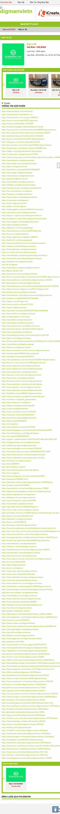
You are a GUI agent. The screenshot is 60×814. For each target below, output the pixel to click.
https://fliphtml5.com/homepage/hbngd (17, 228)
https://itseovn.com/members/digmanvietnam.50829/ (23, 657)
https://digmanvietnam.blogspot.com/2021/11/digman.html (25, 289)
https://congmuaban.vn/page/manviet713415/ (20, 154)
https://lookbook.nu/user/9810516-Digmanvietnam (22, 393)
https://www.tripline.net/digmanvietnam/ (17, 323)
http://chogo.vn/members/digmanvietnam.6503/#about (23, 715)
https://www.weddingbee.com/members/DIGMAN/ (22, 448)
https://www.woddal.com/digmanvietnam (18, 182)
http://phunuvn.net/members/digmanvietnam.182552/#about (26, 654)
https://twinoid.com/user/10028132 (15, 620)
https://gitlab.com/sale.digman (14, 206)
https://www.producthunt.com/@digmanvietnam (21, 326)
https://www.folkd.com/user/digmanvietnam (19, 212)
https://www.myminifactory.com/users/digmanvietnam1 (24, 243)
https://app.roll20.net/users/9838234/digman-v (20, 507)
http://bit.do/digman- (10, 265)
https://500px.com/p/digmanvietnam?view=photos (22, 151)
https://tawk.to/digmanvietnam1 (14, 203)
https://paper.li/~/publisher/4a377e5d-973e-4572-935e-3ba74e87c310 (29, 439)
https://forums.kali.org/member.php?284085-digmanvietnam (26, 540)
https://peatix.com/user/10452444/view (17, 516)
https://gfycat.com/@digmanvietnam (16, 338)
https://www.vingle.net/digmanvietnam (17, 173)
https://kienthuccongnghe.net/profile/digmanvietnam (22, 127)
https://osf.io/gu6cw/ (10, 424)
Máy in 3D (7, 37)
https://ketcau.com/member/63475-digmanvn (20, 121)
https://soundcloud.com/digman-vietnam (18, 344)
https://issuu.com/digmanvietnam (15, 234)
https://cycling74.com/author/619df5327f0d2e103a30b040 (25, 311)
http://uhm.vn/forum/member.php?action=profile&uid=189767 (26, 133)
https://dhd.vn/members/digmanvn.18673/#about (21, 672)
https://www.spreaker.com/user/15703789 (18, 427)
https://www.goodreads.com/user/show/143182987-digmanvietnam (28, 360)
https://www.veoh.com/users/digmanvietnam (19, 274)
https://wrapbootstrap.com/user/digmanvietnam (21, 442)
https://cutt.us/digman (10, 473)
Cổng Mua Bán (6, 2)
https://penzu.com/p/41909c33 (14, 522)
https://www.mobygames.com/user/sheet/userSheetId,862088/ (27, 430)
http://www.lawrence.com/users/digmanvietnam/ (21, 283)
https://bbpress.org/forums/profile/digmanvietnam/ (22, 216)
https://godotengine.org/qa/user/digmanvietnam (21, 268)
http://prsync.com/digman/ (12, 568)
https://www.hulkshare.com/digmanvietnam (19, 249)
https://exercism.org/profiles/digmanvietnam (19, 580)
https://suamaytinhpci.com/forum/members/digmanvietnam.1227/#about (31, 706)
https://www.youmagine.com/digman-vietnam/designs (23, 396)
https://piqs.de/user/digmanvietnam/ (16, 632)
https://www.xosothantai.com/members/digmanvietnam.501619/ (27, 681)
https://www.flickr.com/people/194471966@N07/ (21, 170)
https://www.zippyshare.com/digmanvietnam (19, 372)
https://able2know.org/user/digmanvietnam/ (19, 445)
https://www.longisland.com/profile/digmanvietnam (22, 390)
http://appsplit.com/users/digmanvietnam (18, 635)
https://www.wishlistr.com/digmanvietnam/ (18, 314)
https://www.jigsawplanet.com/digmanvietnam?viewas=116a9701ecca (30, 537)
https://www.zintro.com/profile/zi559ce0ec (18, 574)
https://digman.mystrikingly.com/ (15, 301)
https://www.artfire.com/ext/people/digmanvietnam (22, 258)
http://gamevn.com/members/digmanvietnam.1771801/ (24, 688)
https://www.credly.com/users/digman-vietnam (20, 510)
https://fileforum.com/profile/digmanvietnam (19, 547)
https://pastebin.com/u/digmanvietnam (17, 262)
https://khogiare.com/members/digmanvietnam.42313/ (23, 700)
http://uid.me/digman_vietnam (14, 467)
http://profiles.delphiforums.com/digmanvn (19, 494)
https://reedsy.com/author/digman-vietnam (19, 246)
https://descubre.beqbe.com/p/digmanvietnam (20, 629)
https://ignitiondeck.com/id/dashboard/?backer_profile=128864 (27, 614)
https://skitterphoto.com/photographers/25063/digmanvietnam (26, 586)
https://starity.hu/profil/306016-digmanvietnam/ (20, 353)
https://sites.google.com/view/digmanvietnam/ (20, 222)
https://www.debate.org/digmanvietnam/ (17, 504)
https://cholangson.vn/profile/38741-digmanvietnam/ (22, 740)
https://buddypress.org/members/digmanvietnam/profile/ (24, 219)
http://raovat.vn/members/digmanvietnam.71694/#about (24, 684)
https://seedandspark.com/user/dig (16, 317)
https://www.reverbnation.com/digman (17, 191)
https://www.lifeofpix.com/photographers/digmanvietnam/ (24, 255)
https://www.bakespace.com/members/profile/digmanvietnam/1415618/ (30, 286)
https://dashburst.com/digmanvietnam (17, 519)
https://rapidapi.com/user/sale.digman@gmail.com (22, 605)
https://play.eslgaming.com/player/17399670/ (20, 237)
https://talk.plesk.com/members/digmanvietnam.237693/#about (27, 482)
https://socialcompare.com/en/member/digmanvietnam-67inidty (27, 589)
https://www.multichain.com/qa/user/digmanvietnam (22, 577)
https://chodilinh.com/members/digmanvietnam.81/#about (25, 730)
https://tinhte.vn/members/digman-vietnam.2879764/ (23, 724)
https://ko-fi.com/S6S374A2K (13, 562)
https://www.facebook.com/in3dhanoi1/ (17, 111)
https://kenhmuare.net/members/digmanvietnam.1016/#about (26, 734)
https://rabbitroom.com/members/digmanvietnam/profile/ (24, 651)
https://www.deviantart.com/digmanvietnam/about (21, 188)
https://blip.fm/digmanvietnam (14, 565)
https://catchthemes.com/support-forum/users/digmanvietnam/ (27, 295)
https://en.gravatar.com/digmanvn (15, 200)
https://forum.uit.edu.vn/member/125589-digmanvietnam (24, 678)
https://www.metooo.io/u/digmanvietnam (18, 176)
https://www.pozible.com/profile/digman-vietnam (21, 553)
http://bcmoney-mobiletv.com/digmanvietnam (20, 593)
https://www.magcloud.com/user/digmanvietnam (21, 366)
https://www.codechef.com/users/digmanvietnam (21, 599)
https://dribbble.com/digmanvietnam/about (19, 185)
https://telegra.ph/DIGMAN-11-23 (15, 479)
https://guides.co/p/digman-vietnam (16, 611)
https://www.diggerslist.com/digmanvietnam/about (22, 638)
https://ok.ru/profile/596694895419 (15, 436)
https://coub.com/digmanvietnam (15, 409)
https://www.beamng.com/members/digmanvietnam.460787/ (26, 550)
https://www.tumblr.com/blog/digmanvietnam (19, 197)
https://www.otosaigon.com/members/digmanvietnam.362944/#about (29, 697)
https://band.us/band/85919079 (14, 421)
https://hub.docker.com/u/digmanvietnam (18, 378)
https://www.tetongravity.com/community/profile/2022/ (23, 476)
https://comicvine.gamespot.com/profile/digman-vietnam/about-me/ (29, 528)
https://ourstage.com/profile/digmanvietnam (19, 525)
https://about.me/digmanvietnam (15, 225)
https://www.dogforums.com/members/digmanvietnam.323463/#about (29, 617)
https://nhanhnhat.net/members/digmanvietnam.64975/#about (26, 743)
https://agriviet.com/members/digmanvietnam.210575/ (23, 691)
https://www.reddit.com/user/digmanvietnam (19, 163)
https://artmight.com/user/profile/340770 (18, 357)
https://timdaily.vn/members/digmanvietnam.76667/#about (25, 709)
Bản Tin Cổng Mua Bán (39, 2)
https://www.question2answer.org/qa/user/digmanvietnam (24, 648)
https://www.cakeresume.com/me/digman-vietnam (22, 583)
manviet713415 (29, 24)
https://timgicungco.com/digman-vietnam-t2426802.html (24, 148)
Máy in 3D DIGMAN (16, 784)
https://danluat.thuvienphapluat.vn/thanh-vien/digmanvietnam (26, 491)
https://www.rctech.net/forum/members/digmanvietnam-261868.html (29, 626)
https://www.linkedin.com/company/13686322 (20, 117)
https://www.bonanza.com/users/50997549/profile (21, 231)
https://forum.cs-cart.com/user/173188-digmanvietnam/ (24, 363)
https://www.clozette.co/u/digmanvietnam (18, 623)
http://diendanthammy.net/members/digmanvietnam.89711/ (25, 675)
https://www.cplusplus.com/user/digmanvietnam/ (21, 387)
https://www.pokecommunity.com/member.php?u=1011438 (25, 335)
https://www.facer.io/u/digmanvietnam (17, 608)
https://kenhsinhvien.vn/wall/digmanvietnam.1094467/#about (26, 749)
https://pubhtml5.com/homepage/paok (17, 240)
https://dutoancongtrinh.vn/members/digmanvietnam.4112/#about (28, 737)
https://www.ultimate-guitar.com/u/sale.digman (20, 470)
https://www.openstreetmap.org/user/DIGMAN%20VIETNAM (26, 452)
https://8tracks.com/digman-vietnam (16, 347)
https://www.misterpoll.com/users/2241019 (19, 412)
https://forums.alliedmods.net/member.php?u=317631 (23, 458)
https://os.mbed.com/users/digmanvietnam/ (19, 252)
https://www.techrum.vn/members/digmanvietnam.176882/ (25, 488)
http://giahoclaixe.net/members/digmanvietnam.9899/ (23, 712)
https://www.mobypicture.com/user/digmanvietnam (22, 369)
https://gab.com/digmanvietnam (14, 167)
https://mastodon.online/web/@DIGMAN (18, 415)
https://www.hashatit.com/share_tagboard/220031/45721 (24, 645)
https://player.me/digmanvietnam (15, 179)
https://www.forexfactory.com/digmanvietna (19, 556)
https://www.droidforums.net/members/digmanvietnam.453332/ (27, 280)
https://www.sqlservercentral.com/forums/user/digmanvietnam (26, 559)
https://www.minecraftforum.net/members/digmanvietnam (25, 534)
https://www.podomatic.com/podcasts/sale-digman (22, 384)
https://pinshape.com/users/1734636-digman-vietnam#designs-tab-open (30, 513)
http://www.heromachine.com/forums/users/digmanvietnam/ (26, 350)
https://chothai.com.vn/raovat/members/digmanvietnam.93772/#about (30, 718)
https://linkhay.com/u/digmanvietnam (16, 727)
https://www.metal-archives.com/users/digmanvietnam (23, 455)
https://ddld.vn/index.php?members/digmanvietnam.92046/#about (28, 660)
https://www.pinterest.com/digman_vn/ (17, 114)
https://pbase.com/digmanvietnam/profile (18, 406)
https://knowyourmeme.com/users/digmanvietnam (22, 381)
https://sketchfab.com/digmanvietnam (17, 320)
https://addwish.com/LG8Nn (13, 642)
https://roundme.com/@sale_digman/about (19, 399)
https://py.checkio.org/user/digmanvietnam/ (19, 418)
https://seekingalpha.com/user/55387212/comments (23, 209)
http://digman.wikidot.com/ (12, 271)
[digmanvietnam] (16, 10)
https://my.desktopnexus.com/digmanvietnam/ (20, 433)
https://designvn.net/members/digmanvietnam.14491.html (25, 755)
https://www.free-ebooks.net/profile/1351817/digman (22, 329)
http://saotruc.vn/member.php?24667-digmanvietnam (23, 139)
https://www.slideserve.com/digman (16, 402)
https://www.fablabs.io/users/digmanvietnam (19, 596)
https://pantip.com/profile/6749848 (15, 485)
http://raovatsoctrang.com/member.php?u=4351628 (22, 136)
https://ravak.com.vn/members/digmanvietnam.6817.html (25, 752)
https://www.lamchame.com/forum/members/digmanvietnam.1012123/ (30, 694)
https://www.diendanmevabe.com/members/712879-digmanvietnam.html (31, 663)
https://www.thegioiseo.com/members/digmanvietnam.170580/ (27, 758)
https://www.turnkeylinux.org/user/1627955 (19, 501)
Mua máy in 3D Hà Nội (38, 90)
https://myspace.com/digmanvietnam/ (17, 194)
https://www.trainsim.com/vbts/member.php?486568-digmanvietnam (29, 130)
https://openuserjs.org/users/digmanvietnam (19, 571)
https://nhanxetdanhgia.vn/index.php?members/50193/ (23, 721)
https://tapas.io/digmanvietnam (14, 307)
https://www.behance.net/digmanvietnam (18, 160)
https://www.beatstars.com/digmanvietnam (19, 543)
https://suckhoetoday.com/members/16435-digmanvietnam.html (27, 703)
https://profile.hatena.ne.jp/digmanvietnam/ (19, 292)
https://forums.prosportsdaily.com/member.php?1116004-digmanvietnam (31, 277)
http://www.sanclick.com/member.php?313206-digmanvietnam (26, 145)
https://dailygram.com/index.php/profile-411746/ (21, 142)
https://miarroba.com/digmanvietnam (16, 461)
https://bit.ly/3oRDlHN (10, 464)
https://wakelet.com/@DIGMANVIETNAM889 (20, 298)
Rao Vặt (21, 2)
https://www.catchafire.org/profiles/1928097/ (19, 602)
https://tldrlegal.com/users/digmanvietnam (19, 498)
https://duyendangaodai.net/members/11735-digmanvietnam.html (28, 669)
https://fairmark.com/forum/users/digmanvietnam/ (22, 375)
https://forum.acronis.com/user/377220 (17, 304)
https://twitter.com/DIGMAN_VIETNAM (17, 124)
